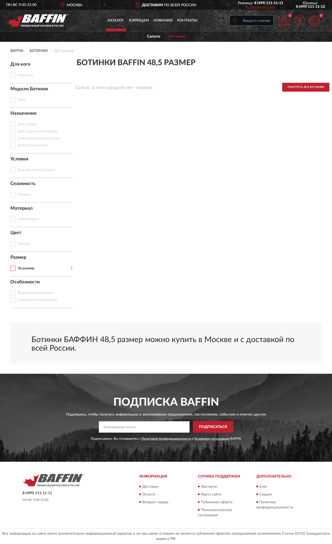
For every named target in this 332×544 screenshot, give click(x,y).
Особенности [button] (25, 282)
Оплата (148, 494)
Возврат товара (155, 502)
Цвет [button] (15, 232)
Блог (263, 486)
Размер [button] (18, 257)
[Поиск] (235, 20)
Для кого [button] (20, 64)
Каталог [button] (116, 20)
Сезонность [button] (23, 183)
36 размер (26, 268)
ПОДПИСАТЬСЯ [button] (213, 427)
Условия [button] (19, 159)
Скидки (265, 494)
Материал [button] (21, 208)
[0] (314, 20)
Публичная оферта (216, 502)
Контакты (187, 20)
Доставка (150, 486)
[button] (260, 6)
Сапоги (153, 36)
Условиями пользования (212, 438)
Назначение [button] (23, 113)
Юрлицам (139, 20)
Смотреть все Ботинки (306, 87)
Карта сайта (211, 494)
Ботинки (177, 36)
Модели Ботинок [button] (29, 89)
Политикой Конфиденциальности (166, 438)
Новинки (163, 20)
